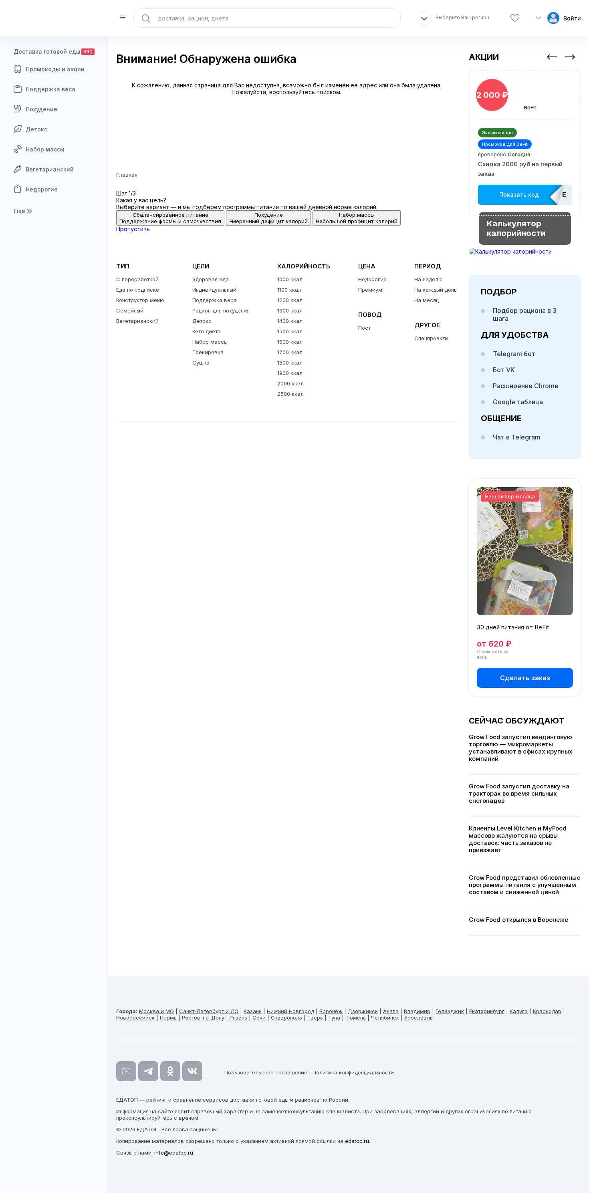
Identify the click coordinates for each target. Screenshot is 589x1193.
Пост (364, 327)
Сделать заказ (525, 678)
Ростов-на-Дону (203, 1017)
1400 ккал (290, 321)
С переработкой (137, 279)
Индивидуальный (214, 289)
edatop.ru (357, 1141)
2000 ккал (290, 383)
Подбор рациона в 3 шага (525, 314)
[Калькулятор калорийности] (525, 251)
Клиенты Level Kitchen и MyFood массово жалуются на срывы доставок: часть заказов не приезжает (518, 839)
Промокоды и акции (55, 69)
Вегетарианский (50, 169)
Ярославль (418, 1017)
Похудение (41, 109)
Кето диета (206, 331)
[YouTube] (126, 1071)
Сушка (201, 362)
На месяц (426, 300)
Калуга (519, 1011)
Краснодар (547, 1011)
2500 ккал (290, 394)
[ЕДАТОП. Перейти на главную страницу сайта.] (54, 18)
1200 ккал (290, 300)
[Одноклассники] (170, 1071)
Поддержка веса (50, 89)
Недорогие (42, 189)
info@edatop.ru (173, 1152)
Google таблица (518, 402)
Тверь (315, 1017)
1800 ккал (290, 362)
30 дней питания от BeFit (513, 627)
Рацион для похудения (221, 310)
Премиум (370, 289)
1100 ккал (289, 289)
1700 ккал (290, 352)
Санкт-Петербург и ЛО (208, 1011)
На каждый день (435, 289)
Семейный (129, 310)
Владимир (417, 1011)
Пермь (168, 1017)
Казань (253, 1011)
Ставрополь (286, 1017)
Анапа (391, 1011)
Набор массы (45, 149)
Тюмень (355, 1017)
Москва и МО (156, 1011)
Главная (126, 174)
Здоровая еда (210, 279)
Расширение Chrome (526, 386)
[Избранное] (515, 18)
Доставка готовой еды (53, 51)
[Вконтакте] (192, 1071)
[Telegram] (148, 1071)
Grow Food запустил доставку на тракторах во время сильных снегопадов (519, 793)
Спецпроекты (431, 338)
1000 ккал (290, 279)
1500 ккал (290, 331)
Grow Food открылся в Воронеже (518, 919)
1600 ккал (290, 342)
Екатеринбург (486, 1011)
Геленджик (450, 1011)
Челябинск (385, 1017)
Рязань (238, 1017)
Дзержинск (363, 1011)
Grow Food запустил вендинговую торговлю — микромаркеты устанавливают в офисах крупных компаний (521, 748)
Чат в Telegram (517, 437)
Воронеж (331, 1011)
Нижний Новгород (290, 1011)
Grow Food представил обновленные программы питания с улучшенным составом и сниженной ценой (524, 885)
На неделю (428, 279)
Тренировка (208, 352)
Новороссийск (135, 1017)
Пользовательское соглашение (265, 1072)
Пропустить (133, 229)
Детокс (36, 129)
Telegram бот (514, 354)
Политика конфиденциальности (353, 1072)
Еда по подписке (137, 289)
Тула (334, 1017)
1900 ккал (290, 373)
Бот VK (504, 370)
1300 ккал (290, 310)
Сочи (259, 1017)
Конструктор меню (140, 300)
